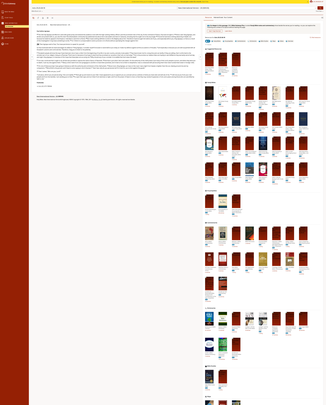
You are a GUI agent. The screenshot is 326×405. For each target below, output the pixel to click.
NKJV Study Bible (236, 177)
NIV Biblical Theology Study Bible (290, 103)
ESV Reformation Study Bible (236, 102)
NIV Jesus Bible (249, 127)
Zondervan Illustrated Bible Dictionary (236, 354)
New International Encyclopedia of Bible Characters (237, 211)
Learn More (228, 31)
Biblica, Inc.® (98, 99)
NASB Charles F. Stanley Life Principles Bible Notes (263, 104)
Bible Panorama (249, 241)
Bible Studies (211, 366)
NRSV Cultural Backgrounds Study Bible (277, 179)
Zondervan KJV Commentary (223, 292)
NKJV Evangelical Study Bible (277, 152)
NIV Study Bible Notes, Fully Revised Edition (209, 69)
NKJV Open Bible (303, 327)
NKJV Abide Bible (223, 151)
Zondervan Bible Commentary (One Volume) (304, 269)
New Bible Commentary (235, 268)
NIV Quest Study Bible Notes (263, 128)
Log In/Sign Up (318, 2)
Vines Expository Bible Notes (303, 178)
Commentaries (212, 223)
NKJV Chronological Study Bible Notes (250, 152)
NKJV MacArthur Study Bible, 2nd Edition (303, 153)
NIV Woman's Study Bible (209, 152)
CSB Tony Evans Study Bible (209, 102)
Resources (208, 17)
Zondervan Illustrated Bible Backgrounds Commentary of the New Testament (210, 295)
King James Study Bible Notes (250, 102)
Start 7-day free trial (215, 31)
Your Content (228, 17)
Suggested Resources (214, 49)
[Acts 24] (32, 56)
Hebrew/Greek (218, 17)
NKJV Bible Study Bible (210, 385)
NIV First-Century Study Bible (223, 128)
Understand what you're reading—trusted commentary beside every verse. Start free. (170, 2)
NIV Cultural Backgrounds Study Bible (210, 128)
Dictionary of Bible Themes (210, 327)
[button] (316, 2)
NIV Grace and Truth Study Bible (237, 128)
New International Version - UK (47, 96)
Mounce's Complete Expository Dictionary (235, 70)
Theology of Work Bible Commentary (277, 268)
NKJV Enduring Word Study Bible (264, 152)
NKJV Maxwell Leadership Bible (210, 178)
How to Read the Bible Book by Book (304, 242)
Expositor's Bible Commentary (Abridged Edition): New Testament (224, 70)
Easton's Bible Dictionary (222, 327)
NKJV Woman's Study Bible (263, 178)
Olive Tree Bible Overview (263, 268)
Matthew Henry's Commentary (223, 268)
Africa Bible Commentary (208, 242)
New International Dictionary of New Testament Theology (291, 329)
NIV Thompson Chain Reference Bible (303, 128)
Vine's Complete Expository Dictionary (223, 354)
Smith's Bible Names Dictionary (210, 353)
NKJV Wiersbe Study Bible (249, 178)
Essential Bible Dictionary (236, 327)
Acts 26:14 (41, 86)
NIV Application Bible (276, 102)
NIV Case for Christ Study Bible (304, 102)
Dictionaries (211, 308)
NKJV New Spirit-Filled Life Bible (223, 178)
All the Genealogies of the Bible (210, 210)
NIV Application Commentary (249, 268)
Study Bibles (211, 82)
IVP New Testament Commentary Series (210, 269)
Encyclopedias (212, 191)
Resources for (215, 37)
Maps (209, 396)
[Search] (320, 8)
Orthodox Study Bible (290, 178)
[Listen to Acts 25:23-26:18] (52, 18)
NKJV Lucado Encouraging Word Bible (291, 153)
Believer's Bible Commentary (236, 242)
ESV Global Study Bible (223, 102)
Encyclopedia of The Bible (223, 210)
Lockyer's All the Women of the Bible (263, 328)
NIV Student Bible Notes (277, 128)
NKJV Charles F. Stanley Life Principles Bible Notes (236, 154)
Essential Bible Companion (263, 242)
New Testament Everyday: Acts (223, 385)
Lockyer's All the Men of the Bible (250, 327)
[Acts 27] (200, 56)
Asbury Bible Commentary (222, 242)
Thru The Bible (290, 267)
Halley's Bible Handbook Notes (290, 242)
